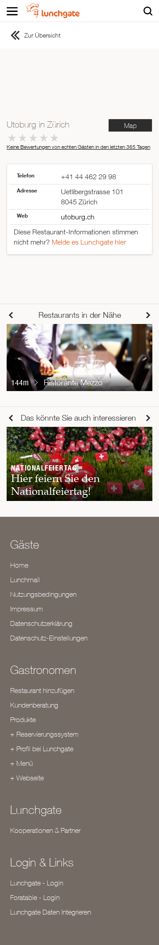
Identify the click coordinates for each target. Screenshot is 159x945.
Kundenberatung (34, 705)
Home (19, 565)
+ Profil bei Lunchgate (41, 749)
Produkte (23, 719)
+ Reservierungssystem (44, 734)
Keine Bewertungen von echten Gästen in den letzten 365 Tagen (78, 146)
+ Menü (21, 763)
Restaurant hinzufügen (42, 690)
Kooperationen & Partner (45, 830)
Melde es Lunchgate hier (89, 242)
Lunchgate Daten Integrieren (50, 912)
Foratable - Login (35, 897)
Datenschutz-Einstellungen (48, 638)
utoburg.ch (78, 217)
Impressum (26, 609)
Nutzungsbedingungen (43, 594)
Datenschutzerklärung (41, 623)
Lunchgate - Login (36, 883)
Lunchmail (25, 580)
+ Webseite (27, 778)
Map (130, 125)
